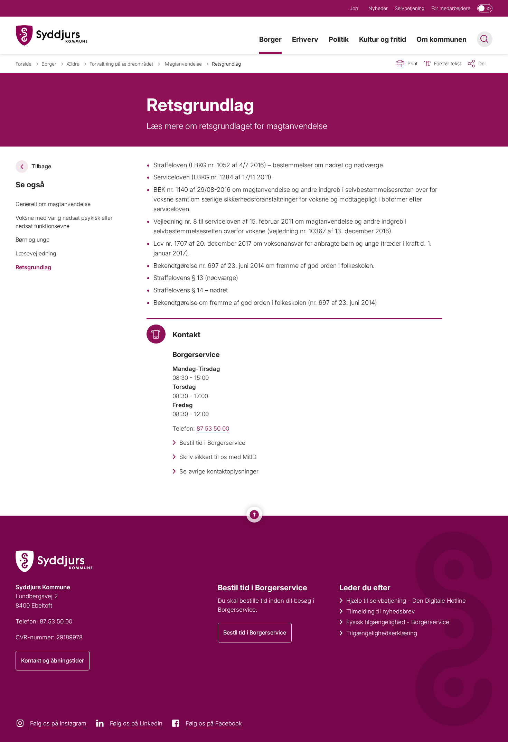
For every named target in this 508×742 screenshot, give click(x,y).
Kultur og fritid (382, 39)
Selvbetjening (409, 8)
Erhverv (305, 39)
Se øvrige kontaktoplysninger (218, 471)
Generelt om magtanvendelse (53, 203)
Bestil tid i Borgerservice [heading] (262, 587)
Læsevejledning (36, 253)
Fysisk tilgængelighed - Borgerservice (397, 622)
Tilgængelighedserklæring (381, 633)
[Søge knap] (484, 39)
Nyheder (378, 8)
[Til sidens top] (254, 514)
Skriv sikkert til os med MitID (217, 456)
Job (354, 8)
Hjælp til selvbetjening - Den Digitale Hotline (406, 600)
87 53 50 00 (213, 428)
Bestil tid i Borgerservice (212, 442)
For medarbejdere (450, 8)
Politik (339, 39)
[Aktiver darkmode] (484, 8)
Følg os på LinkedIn (136, 723)
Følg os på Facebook (214, 723)
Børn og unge (32, 239)
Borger (270, 39)
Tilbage (41, 166)
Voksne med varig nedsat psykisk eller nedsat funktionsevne (64, 221)
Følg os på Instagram (58, 723)
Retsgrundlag (33, 267)
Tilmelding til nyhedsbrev (380, 611)
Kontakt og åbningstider (52, 660)
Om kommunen (441, 39)
